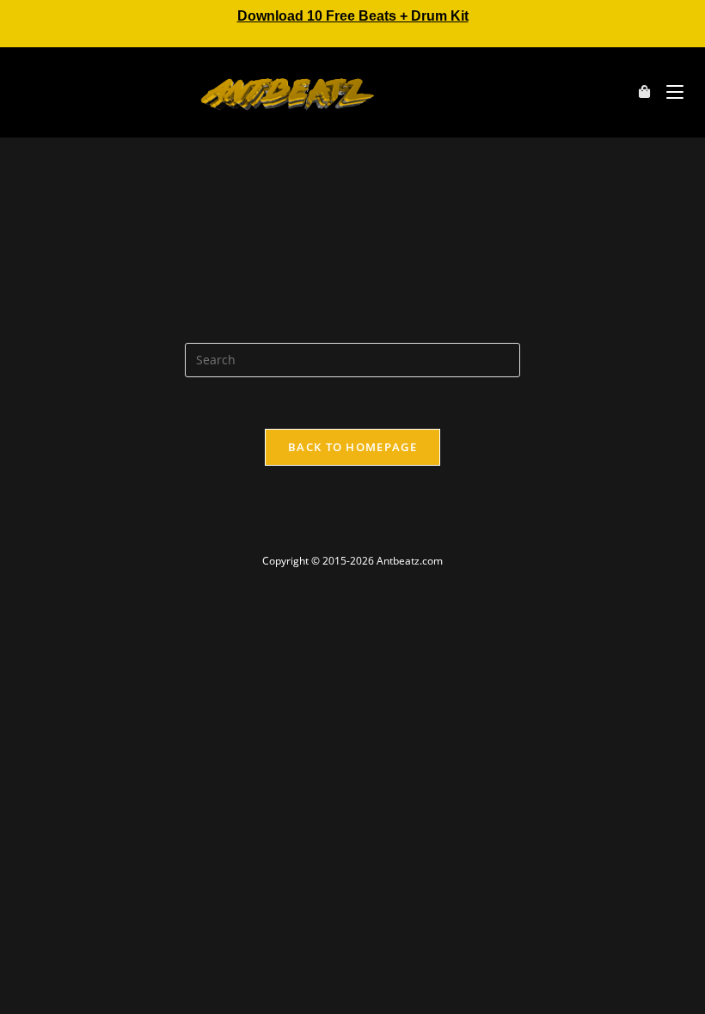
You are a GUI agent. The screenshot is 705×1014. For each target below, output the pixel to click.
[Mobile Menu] (668, 92)
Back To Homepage (352, 447)
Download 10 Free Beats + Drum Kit (353, 16)
